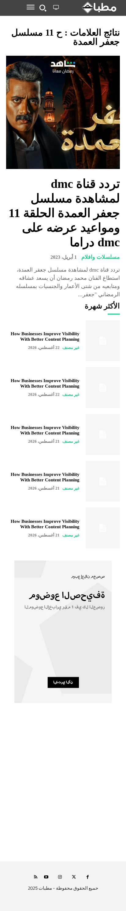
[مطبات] (90, 8)
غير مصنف (71, 347)
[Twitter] (74, 877)
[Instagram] (60, 877)
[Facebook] (87, 877)
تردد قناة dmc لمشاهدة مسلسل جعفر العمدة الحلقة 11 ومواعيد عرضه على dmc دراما (64, 213)
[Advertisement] (63, 789)
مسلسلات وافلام (100, 257)
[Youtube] (46, 877)
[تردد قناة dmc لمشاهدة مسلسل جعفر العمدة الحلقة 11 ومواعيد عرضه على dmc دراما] (63, 112)
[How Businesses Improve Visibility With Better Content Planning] (103, 340)
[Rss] (35, 877)
